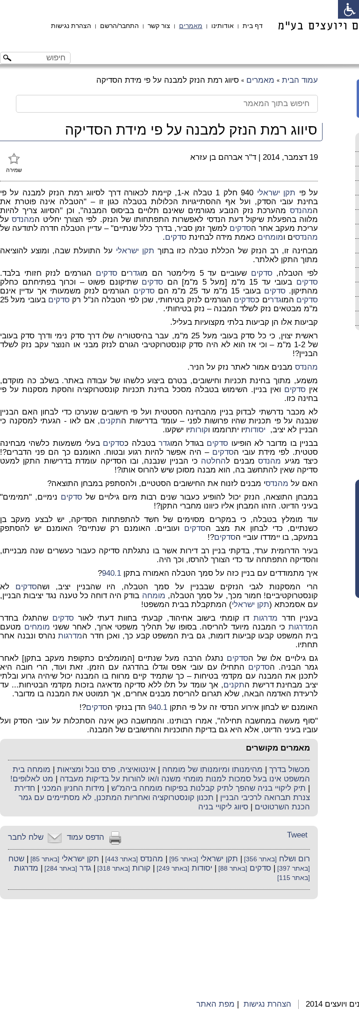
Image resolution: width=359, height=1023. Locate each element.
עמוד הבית (300, 80)
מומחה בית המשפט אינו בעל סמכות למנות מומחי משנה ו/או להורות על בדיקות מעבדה (161, 774)
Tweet (297, 834)
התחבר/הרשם (119, 25)
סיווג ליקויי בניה (223, 806)
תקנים (110, 420)
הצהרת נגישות (71, 25)
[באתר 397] (292, 868)
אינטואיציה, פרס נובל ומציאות (106, 769)
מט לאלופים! (31, 778)
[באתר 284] (60, 868)
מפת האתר (215, 1004)
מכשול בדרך (289, 769)
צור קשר (159, 25)
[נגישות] (348, 9)
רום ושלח (294, 858)
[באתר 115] (293, 877)
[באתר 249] (172, 868)
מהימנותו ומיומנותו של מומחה (212, 769)
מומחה (153, 595)
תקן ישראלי (276, 192)
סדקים (240, 228)
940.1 (111, 573)
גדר (134, 273)
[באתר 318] (112, 868)
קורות (199, 429)
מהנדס (301, 210)
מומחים (270, 237)
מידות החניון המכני (73, 788)
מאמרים (190, 25)
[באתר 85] (44, 859)
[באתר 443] (120, 859)
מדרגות (265, 618)
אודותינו (222, 25)
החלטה (213, 461)
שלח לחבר (25, 837)
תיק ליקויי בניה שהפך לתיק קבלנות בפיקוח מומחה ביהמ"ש (208, 788)
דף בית (253, 25)
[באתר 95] (182, 859)
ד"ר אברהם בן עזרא (223, 157)
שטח (16, 858)
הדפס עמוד (85, 837)
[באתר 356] (259, 859)
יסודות (255, 429)
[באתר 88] (231, 868)
